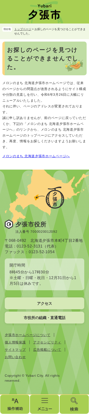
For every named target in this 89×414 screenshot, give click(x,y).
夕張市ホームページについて (27, 335)
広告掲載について (47, 350)
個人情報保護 (15, 342)
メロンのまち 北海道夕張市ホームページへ (36, 156)
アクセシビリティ (47, 342)
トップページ (22, 29)
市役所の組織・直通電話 (45, 318)
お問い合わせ (15, 357)
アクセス (44, 303)
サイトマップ (15, 350)
